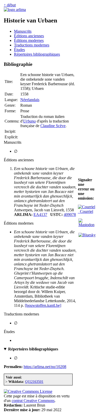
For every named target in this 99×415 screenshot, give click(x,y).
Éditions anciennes (29, 36)
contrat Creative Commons (33, 400)
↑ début (10, 5)
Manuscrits (22, 31)
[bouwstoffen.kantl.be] (43, 305)
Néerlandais (29, 99)
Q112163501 (34, 382)
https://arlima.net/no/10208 (45, 366)
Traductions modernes (31, 45)
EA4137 (40, 214)
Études (19, 49)
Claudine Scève (52, 126)
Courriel (85, 211)
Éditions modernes (29, 40)
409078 (70, 214)
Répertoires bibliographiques (37, 54)
